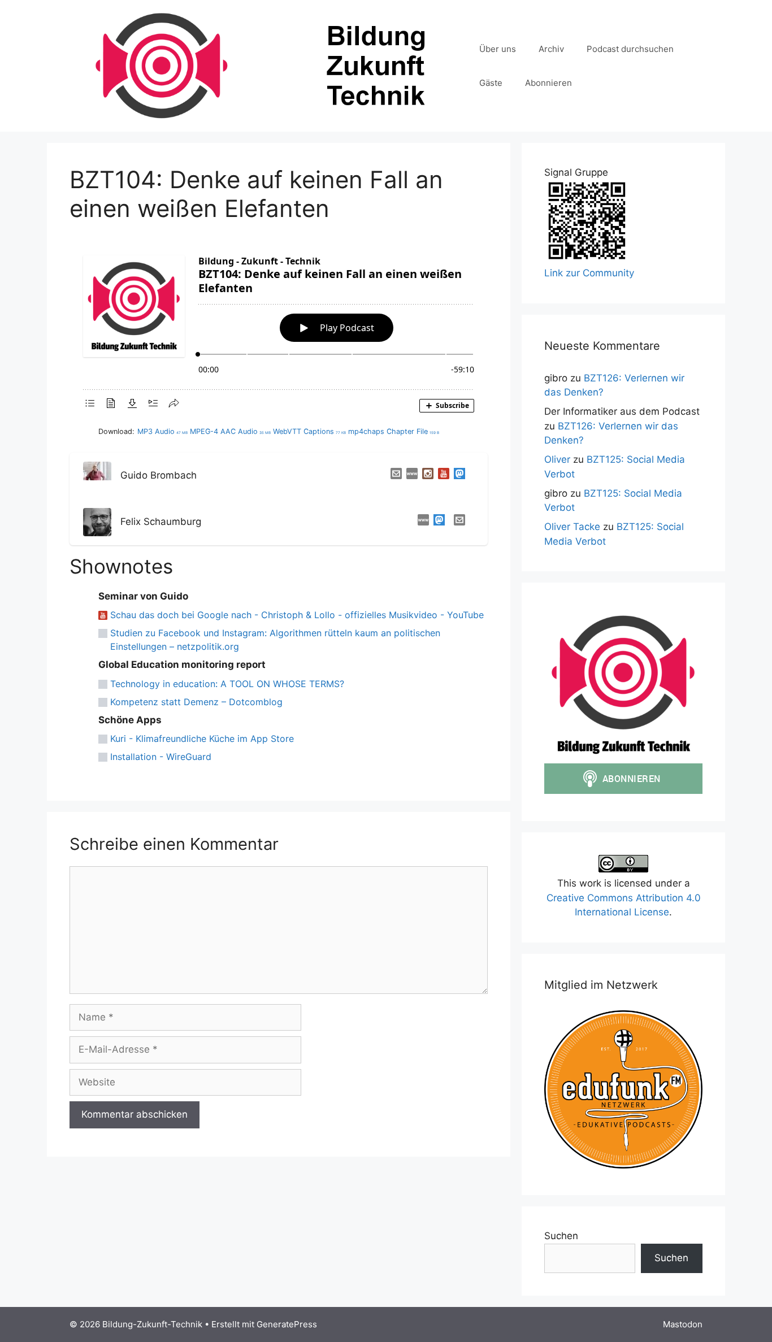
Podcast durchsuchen (630, 49)
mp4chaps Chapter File (393, 431)
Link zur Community (589, 273)
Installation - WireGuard (160, 756)
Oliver (557, 459)
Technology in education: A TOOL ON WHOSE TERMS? (227, 683)
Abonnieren (548, 82)
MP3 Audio (162, 431)
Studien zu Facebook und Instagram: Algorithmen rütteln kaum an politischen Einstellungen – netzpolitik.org (275, 639)
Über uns (497, 49)
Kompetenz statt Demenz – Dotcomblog (196, 701)
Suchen (561, 1235)
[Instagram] (425, 476)
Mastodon (682, 1324)
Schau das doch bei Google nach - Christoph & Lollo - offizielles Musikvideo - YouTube (297, 614)
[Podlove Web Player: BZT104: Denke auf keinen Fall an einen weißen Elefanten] (279, 330)
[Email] (394, 476)
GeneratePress (287, 1324)
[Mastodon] (457, 476)
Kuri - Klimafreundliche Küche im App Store (202, 738)
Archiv (551, 49)
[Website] (410, 476)
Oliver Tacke (572, 526)
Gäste (490, 82)
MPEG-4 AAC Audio (230, 431)
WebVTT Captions (309, 431)
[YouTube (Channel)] (441, 476)
